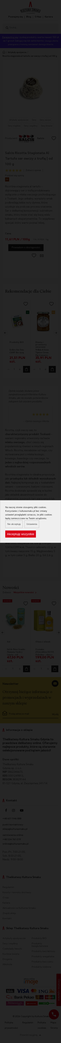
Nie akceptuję (14, 524)
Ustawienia (31, 524)
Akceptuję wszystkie (20, 534)
